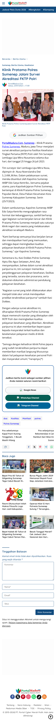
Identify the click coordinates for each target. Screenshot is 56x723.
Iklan (47, 705)
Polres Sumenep (11, 146)
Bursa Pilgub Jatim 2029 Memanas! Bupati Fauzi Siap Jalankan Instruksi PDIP (41, 478)
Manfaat (27, 418)
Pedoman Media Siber (16, 708)
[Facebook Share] (29, 447)
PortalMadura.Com (15, 83)
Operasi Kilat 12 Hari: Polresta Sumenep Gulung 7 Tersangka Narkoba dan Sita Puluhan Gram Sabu (40, 506)
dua (5, 418)
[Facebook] (12, 696)
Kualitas (15, 418)
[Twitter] (18, 696)
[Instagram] (28, 696)
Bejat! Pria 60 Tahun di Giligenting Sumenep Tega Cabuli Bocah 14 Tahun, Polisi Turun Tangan (13, 478)
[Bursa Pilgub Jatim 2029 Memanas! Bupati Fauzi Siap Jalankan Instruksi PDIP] (42, 466)
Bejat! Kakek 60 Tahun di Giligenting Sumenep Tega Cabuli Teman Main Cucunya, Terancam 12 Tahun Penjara (14, 534)
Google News (30, 390)
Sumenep (6, 65)
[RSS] (44, 696)
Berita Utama (17, 65)
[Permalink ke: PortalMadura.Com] (4, 84)
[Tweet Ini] (34, 447)
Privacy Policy (44, 708)
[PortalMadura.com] (17, 3)
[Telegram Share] (46, 447)
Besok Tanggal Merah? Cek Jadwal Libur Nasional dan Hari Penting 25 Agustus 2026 (41, 534)
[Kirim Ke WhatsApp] (52, 447)
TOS (32, 708)
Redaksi (37, 705)
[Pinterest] (23, 696)
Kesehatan (29, 65)
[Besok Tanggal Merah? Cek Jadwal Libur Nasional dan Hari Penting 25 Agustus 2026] (42, 522)
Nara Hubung (24, 705)
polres (38, 418)
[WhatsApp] (33, 696)
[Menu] (4, 3)
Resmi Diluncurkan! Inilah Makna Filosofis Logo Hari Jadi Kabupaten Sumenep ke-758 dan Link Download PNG (14, 506)
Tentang (10, 705)
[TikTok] (39, 697)
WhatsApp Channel (30, 398)
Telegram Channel (29, 405)
